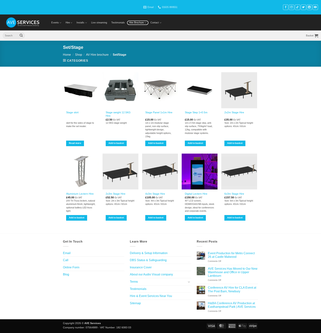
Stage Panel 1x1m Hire (158, 112)
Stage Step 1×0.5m (196, 112)
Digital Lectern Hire (196, 193)
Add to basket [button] (116, 143)
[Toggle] (189, 282)
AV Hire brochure (97, 54)
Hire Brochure (136, 22)
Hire (68, 22)
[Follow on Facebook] (285, 7)
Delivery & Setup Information (149, 253)
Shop (78, 54)
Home (67, 54)
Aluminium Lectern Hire (80, 193)
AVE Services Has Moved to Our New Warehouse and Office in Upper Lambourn (232, 272)
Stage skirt (72, 112)
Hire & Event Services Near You (151, 296)
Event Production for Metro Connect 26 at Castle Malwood (231, 255)
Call (65, 260)
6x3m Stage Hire (234, 193)
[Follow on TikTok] (297, 7)
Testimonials (118, 22)
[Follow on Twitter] (303, 7)
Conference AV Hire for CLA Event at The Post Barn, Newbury (232, 289)
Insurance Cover (141, 267)
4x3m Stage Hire (155, 193)
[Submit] (21, 36)
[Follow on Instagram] (291, 7)
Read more (75, 143)
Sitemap (135, 303)
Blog (66, 274)
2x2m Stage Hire (234, 112)
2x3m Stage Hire (115, 193)
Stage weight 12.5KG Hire (118, 114)
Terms (134, 281)
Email (67, 253)
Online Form (71, 267)
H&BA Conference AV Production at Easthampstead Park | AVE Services (232, 305)
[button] (312, 36)
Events (55, 22)
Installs (80, 22)
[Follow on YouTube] (315, 7)
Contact (154, 22)
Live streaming (99, 22)
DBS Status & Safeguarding (148, 260)
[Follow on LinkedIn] (309, 7)
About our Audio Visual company (151, 274)
